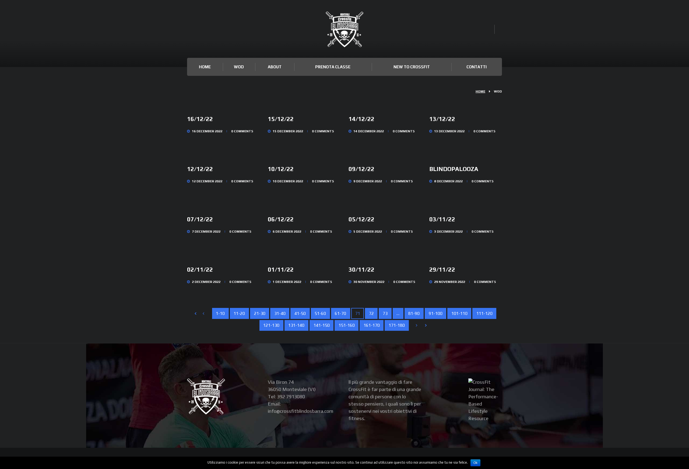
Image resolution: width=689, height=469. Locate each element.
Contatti (476, 67)
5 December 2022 (367, 231)
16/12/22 (200, 118)
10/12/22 (281, 168)
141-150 (322, 325)
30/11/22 (361, 269)
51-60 (320, 313)
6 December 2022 (287, 231)
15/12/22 (281, 118)
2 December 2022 (206, 282)
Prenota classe (332, 67)
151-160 (347, 325)
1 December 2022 (287, 282)
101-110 (459, 313)
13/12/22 (442, 118)
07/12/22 (200, 219)
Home (205, 67)
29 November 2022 (449, 282)
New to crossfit (411, 67)
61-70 (340, 313)
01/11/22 (281, 269)
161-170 (372, 325)
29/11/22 (442, 269)
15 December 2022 (288, 131)
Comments (242, 131)
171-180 (397, 325)
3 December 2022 (448, 231)
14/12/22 (361, 118)
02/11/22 (200, 269)
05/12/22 (361, 219)
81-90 (414, 313)
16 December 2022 (207, 131)
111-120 (484, 313)
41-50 (300, 313)
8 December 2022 (448, 181)
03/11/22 (442, 219)
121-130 (271, 325)
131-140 (296, 325)
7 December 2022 (206, 231)
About (275, 67)
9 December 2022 (367, 181)
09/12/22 (361, 168)
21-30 (259, 313)
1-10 (220, 313)
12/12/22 (200, 168)
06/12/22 (281, 219)
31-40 (280, 313)
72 (371, 313)
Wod (239, 67)
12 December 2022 (207, 181)
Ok (475, 463)
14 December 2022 (368, 131)
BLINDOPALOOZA (453, 168)
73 (385, 313)
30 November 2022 (368, 282)
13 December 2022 (449, 131)
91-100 (435, 313)
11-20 (239, 313)
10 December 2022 (288, 181)
